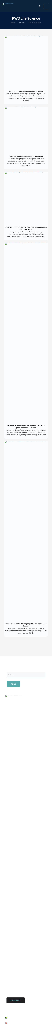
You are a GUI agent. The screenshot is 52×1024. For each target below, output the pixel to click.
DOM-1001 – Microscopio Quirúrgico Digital (26, 91)
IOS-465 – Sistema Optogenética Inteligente (26, 156)
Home (13, 23)
